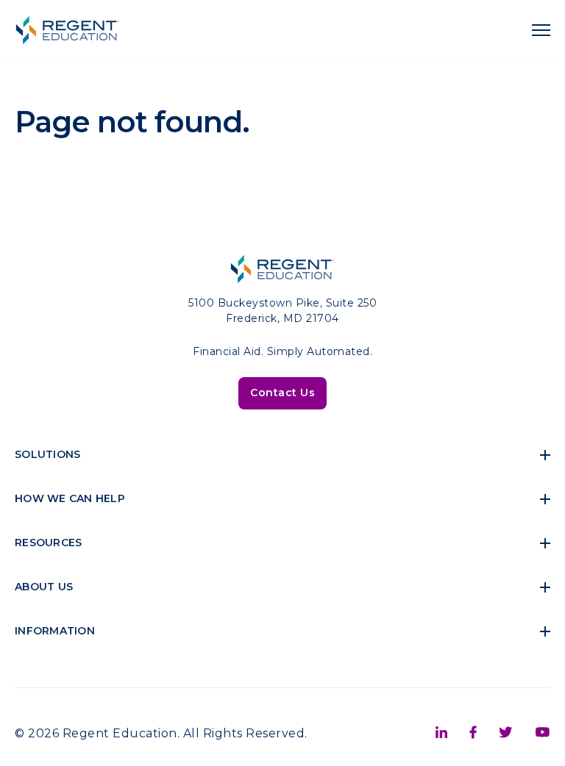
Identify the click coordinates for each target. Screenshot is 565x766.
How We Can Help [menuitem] (70, 498)
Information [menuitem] (55, 630)
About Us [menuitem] (44, 586)
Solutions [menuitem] (47, 454)
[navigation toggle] (541, 30)
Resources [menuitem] (48, 542)
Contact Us (282, 392)
